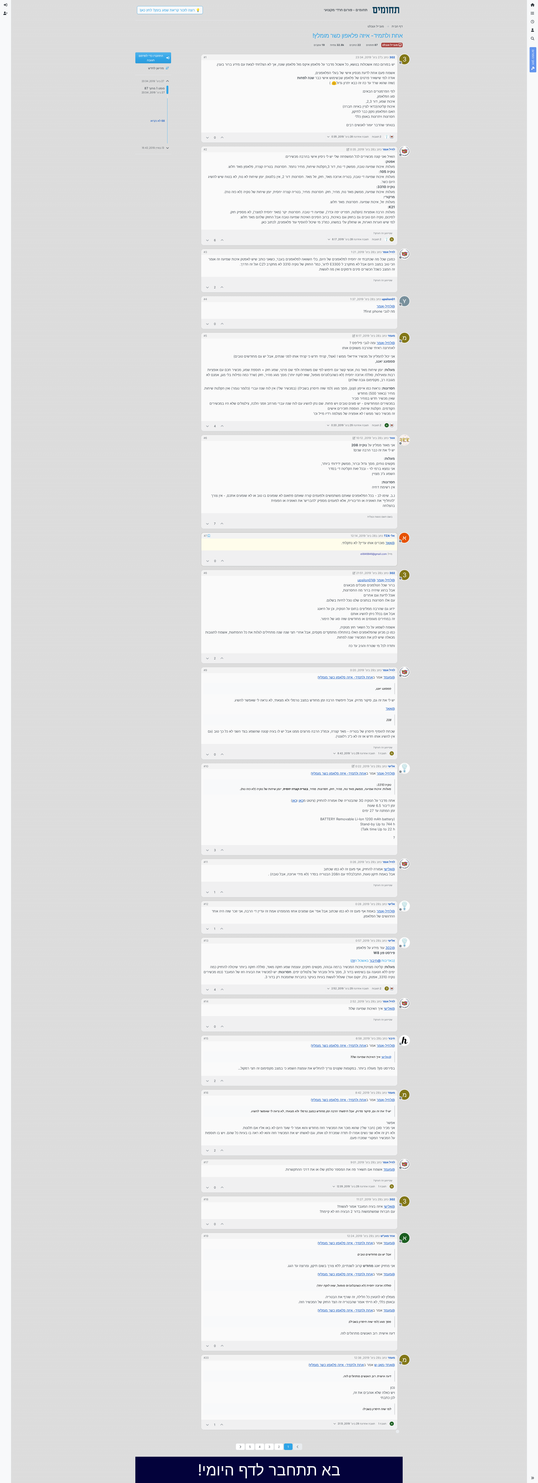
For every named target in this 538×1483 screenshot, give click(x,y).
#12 (206, 903)
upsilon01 (388, 299)
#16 (206, 1092)
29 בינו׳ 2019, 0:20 (362, 669)
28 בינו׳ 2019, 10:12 (368, 438)
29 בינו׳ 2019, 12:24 (359, 1235)
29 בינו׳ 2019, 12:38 (366, 1357)
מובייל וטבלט (390, 44)
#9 (205, 669)
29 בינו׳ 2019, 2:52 (362, 1001)
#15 (206, 1038)
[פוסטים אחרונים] (532, 22)
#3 (205, 252)
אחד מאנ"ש (388, 1235)
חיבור (391, 1038)
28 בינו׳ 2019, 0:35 (362, 149)
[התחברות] (5, 5)
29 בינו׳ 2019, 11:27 (368, 1199)
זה (353, 960)
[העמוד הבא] (240, 1446)
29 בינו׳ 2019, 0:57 (367, 940)
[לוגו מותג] (386, 10)
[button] (532, 1478)
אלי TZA (389, 535)
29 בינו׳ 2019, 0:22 (367, 765)
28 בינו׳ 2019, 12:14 (363, 535)
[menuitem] (5, 5)
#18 (206, 1199)
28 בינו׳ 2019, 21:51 (368, 572)
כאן (301, 800)
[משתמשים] (532, 30)
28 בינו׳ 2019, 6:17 (367, 335)
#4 (205, 299)
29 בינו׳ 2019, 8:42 (367, 1092)
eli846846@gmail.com (374, 553)
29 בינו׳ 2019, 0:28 (367, 903)
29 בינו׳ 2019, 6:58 (368, 1038)
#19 (206, 1235)
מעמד (391, 335)
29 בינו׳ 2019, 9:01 (362, 1162)
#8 (205, 572)
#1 (205, 57)
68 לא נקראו (157, 120)
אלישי (391, 765)
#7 (205, 535)
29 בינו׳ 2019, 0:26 (362, 861)
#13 (206, 940)
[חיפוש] (532, 38)
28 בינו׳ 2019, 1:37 (361, 299)
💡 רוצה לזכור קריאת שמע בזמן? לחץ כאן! (170, 10)
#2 (205, 149)
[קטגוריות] (532, 13)
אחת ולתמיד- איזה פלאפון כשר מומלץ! (345, 677)
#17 (206, 1162)
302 (392, 57)
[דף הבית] (532, 5)
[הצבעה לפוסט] (222, 137)
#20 (206, 1357)
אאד (392, 438)
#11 (206, 861)
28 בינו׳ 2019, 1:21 (362, 252)
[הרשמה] (5, 13)
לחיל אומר (388, 149)
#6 (205, 438)
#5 (205, 335)
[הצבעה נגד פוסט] (207, 137)
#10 (206, 765)
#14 (206, 1001)
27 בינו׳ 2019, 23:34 (368, 57)
